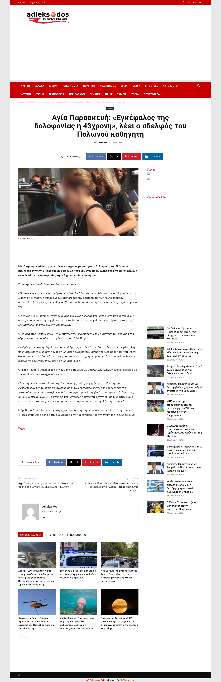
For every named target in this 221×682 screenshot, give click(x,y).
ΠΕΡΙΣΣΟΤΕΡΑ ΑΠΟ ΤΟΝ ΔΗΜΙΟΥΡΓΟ (65, 535)
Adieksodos (104, 142)
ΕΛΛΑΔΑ (39, 85)
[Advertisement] (110, 56)
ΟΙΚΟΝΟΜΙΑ (70, 85)
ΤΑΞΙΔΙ (40, 94)
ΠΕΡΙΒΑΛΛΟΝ (77, 94)
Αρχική (21, 101)
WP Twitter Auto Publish (97, 680)
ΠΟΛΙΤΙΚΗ (89, 85)
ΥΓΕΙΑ (124, 85)
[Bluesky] (200, 2)
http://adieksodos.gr (51, 511)
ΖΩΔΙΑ (135, 94)
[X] (188, 2)
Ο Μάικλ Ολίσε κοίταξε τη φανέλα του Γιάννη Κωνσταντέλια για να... (181, 506)
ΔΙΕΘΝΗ (54, 85)
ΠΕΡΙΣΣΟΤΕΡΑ (152, 94)
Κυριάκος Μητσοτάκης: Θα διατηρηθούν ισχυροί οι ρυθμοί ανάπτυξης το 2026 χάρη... (184, 387)
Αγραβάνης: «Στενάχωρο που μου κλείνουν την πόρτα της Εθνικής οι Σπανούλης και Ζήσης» (45, 485)
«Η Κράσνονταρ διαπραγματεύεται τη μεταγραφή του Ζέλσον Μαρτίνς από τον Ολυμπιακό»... (180, 408)
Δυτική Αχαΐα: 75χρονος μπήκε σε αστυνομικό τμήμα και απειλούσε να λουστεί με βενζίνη (78, 574)
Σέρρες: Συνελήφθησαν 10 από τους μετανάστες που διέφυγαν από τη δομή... (184, 370)
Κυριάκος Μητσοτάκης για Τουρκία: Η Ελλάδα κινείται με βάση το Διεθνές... (184, 467)
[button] (198, 86)
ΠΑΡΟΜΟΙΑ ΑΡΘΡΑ (30, 535)
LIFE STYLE (151, 85)
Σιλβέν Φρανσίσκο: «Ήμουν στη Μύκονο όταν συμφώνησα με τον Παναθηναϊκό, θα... (184, 352)
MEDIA (136, 85)
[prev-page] (20, 635)
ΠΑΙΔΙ (108, 94)
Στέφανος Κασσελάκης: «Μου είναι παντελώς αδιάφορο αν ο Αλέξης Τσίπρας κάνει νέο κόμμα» (111, 487)
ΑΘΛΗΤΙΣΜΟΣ (108, 85)
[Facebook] (183, 2)
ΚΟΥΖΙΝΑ (26, 94)
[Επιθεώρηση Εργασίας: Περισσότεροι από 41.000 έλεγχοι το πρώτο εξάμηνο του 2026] (155, 333)
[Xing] (45, 518)
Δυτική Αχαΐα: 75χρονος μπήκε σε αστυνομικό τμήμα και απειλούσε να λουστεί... (184, 450)
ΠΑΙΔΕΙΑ (122, 94)
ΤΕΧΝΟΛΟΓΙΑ (56, 94)
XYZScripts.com (128, 680)
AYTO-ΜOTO (170, 85)
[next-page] (26, 635)
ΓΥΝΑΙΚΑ (95, 94)
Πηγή (21, 428)
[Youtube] (194, 2)
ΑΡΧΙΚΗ (25, 85)
